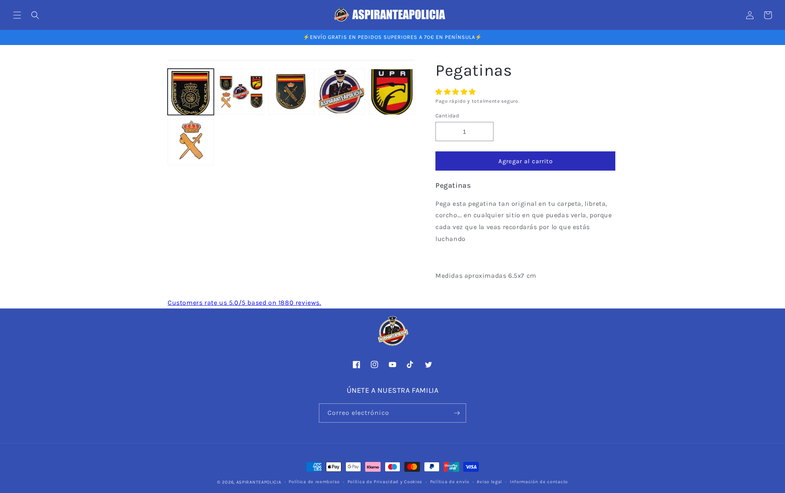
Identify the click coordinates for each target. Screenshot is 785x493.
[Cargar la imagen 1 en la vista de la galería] (191, 92)
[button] (456, 92)
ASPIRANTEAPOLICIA (258, 482)
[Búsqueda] (35, 15)
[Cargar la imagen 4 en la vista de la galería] (341, 92)
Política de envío (449, 481)
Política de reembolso (314, 481)
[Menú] (17, 15)
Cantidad (447, 116)
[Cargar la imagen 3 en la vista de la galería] (291, 92)
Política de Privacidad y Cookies (385, 481)
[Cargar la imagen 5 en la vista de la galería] (392, 92)
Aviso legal (489, 481)
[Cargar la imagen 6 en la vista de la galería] (191, 142)
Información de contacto (539, 481)
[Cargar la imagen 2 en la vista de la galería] (241, 92)
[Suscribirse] (457, 413)
